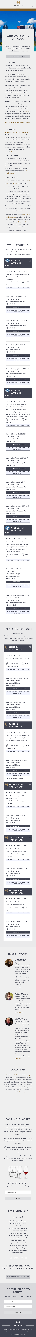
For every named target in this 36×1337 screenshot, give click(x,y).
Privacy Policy (14, 1334)
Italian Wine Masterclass (16, 838)
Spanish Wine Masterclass (16, 892)
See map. (14, 152)
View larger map (24, 1092)
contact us (27, 111)
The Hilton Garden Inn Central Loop (17, 132)
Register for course (18, 307)
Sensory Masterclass (16, 648)
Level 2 (7, 183)
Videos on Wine (22, 222)
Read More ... (19, 987)
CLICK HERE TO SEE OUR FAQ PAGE (18, 1277)
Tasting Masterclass (16, 725)
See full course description (18, 288)
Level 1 (28, 181)
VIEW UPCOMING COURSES (18, 56)
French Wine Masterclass (16, 785)
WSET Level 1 (15, 263)
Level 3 (15, 183)
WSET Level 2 (15, 393)
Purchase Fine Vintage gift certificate (18, 311)
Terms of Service (21, 1334)
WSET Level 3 (15, 530)
